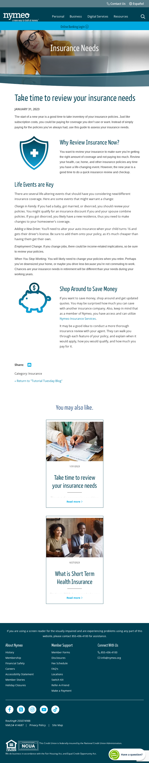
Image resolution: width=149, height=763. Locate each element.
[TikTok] (55, 710)
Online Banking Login (73, 27)
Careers (10, 668)
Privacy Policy (37, 725)
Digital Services (98, 16)
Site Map (57, 725)
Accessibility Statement (19, 674)
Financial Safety (15, 663)
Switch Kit (57, 679)
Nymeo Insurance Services (78, 319)
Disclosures (58, 658)
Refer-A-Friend (60, 685)
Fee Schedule (59, 663)
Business (76, 16)
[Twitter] (21, 710)
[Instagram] (32, 710)
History (9, 652)
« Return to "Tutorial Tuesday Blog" (38, 381)
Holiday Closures (15, 685)
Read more (74, 501)
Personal (58, 16)
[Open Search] (143, 16)
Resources (121, 16)
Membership (13, 658)
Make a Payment (61, 690)
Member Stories (15, 679)
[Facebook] (9, 710)
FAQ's (54, 668)
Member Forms (60, 652)
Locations (57, 674)
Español (138, 4)
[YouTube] (44, 710)
